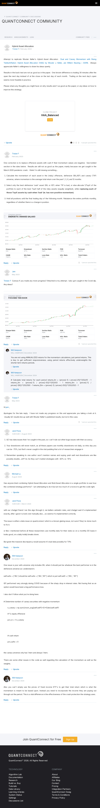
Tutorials (13, 786)
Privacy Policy (58, 798)
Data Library (14, 789)
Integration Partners (61, 789)
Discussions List (16, 800)
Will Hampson (16, 350)
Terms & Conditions (61, 795)
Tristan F (15, 154)
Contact (55, 783)
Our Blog (56, 780)
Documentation (16, 777)
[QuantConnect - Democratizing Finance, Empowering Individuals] (10, 3)
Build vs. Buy (15, 783)
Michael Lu (16, 474)
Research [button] (8, 37)
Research (13, 780)
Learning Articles (16, 792)
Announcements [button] (21, 37)
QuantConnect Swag (61, 792)
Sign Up (70, 739)
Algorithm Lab (15, 774)
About (55, 774)
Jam (13, 271)
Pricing (55, 786)
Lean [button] (32, 37)
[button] (82, 37)
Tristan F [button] (15, 49)
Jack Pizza (16, 431)
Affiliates (56, 777)
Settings (12, 798)
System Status (15, 795)
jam (7, 407)
